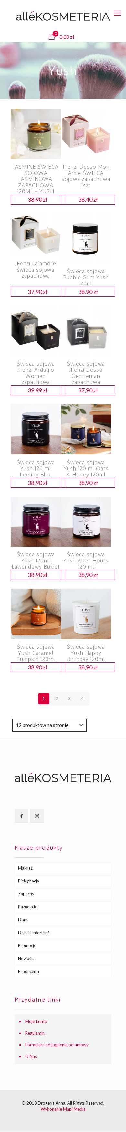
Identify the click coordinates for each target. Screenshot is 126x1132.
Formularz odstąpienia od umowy (57, 1044)
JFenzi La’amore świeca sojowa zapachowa (35, 269)
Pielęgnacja (28, 880)
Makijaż (25, 867)
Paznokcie (27, 906)
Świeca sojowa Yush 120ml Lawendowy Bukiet (36, 560)
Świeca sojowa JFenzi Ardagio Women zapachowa (36, 372)
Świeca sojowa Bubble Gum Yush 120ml (86, 277)
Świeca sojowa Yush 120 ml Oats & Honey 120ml (86, 468)
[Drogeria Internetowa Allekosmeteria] (63, 16)
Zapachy (26, 893)
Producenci (28, 971)
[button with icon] (21, 816)
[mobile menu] (117, 12)
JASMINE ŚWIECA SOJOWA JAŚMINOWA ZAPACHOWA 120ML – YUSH (35, 179)
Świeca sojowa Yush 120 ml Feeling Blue (36, 468)
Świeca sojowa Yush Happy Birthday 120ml (86, 653)
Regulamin (35, 1033)
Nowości (26, 958)
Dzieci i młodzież (33, 932)
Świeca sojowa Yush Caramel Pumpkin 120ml (35, 653)
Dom (22, 919)
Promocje (27, 945)
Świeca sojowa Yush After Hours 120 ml (86, 560)
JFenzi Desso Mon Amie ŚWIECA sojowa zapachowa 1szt (86, 176)
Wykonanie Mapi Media (63, 1109)
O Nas (31, 1056)
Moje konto (36, 1021)
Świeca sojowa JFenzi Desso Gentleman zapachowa (86, 372)
